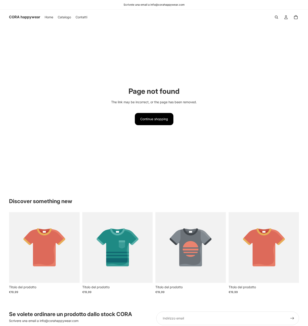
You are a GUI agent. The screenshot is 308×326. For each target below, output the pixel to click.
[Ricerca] (276, 17)
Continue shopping (154, 119)
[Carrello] (296, 17)
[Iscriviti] (292, 318)
